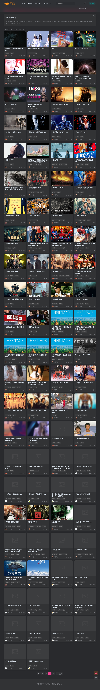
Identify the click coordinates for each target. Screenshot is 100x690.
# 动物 (12, 554)
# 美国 (77, 53)
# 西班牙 (12, 220)
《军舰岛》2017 (57, 216)
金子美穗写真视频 (10, 661)
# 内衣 (30, 164)
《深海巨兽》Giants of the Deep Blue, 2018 (13, 578)
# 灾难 (16, 637)
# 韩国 (35, 53)
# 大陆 (7, 53)
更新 (11, 29)
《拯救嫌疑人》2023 (11, 243)
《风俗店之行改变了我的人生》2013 (14, 467)
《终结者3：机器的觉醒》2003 (37, 132)
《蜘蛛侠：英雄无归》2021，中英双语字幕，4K (61, 244)
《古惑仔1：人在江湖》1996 (37, 410)
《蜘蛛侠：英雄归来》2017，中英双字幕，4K (85, 244)
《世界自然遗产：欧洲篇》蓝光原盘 (14, 356)
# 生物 (12, 582)
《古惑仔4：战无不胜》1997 (60, 383)
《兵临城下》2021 (57, 188)
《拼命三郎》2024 (34, 299)
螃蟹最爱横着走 (51, 683)
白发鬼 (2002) (56, 522)
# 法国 (86, 303)
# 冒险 (11, 53)
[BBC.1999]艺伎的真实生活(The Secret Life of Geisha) (61, 467)
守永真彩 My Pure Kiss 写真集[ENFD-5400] (61, 77)
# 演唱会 (14, 443)
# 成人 (12, 108)
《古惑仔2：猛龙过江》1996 (14, 410)
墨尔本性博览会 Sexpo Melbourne (35, 105)
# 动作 (81, 164)
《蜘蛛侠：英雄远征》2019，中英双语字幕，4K (38, 244)
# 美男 (58, 192)
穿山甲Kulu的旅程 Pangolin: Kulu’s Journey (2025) (14, 551)
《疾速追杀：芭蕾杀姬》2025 (84, 188)
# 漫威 (39, 248)
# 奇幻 (35, 276)
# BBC (64, 470)
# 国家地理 (37, 554)
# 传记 (39, 610)
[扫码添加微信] (96, 678)
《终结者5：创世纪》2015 (83, 104)
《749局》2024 (56, 550)
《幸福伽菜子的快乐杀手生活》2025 (84, 161)
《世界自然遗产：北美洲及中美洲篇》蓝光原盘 (84, 328)
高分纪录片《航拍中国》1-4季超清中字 (38, 578)
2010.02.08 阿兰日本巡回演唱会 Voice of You (38, 439)
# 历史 (58, 53)
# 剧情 (53, 53)
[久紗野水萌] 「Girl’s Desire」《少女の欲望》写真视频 (37, 384)
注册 (84, 8)
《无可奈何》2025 (34, 327)
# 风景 (40, 582)
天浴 (53, 48)
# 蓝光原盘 (60, 331)
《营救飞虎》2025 (81, 216)
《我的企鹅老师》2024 (12, 216)
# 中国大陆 (55, 164)
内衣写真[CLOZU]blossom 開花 (14, 384)
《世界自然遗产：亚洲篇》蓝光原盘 (37, 356)
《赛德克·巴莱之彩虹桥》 (83, 494)
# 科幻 (58, 108)
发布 (93, 3)
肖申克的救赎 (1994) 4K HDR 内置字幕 (61, 606)
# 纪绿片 (14, 359)
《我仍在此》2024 (34, 605)
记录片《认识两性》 (11, 104)
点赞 (20, 29)
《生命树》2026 (57, 160)
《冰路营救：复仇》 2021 (13, 605)
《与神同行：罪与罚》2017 (36, 271)
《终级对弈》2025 (57, 633)
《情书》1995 (9, 160)
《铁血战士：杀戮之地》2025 (14, 299)
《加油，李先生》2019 (35, 633)
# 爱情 (11, 164)
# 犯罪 (81, 53)
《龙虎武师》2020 (81, 410)
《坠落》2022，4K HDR (35, 661)
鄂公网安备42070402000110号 (54, 685)
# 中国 (36, 220)
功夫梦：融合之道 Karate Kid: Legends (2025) (84, 606)
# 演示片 (54, 415)
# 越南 (35, 164)
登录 (80, 8)
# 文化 (63, 582)
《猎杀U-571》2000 (81, 299)
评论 (24, 29)
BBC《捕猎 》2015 (81, 578)
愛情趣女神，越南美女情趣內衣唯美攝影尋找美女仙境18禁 (37, 161)
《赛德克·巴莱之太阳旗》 (12, 522)
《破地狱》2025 (57, 299)
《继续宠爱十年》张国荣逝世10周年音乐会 (14, 439)
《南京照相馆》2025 (34, 188)
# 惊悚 (16, 610)
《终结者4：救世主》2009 (13, 132)
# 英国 (17, 554)
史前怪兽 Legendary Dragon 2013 (14, 49)
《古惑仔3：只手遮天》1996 (84, 383)
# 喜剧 (86, 164)
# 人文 (36, 582)
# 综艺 (58, 582)
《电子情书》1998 (57, 438)
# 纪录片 (78, 81)
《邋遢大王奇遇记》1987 (36, 466)
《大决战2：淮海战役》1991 (14, 494)
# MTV (30, 53)
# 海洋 (17, 582)
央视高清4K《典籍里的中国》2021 (61, 578)
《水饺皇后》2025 (57, 271)
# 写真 (53, 81)
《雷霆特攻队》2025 (11, 271)
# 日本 (58, 81)
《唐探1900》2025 (81, 550)
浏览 (15, 29)
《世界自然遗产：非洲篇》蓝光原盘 (61, 356)
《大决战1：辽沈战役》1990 (37, 494)
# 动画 (37, 470)
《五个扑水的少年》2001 (83, 438)
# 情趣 (39, 164)
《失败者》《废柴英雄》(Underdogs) (35, 551)
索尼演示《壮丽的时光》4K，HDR (61, 411)
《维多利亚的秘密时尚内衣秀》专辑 (37, 77)
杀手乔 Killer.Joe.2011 (82, 48)
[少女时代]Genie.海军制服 (36, 48)
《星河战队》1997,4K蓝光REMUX (83, 272)
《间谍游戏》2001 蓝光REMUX (14, 327)
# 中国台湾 (8, 81)
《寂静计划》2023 (10, 633)
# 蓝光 (86, 276)
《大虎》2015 (79, 633)
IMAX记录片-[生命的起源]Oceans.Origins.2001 (83, 77)
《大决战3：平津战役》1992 (84, 466)
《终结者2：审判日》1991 (60, 132)
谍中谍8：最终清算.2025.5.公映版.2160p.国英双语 (61, 495)
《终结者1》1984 (80, 132)
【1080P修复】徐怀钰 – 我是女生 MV (14, 77)
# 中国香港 (61, 276)
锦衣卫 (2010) (32, 522)
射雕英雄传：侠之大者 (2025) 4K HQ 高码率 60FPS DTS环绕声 (14, 189)
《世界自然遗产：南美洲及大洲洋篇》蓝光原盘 (61, 328)
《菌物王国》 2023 (34, 216)
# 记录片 (82, 582)
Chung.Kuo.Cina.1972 (82, 355)
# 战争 (37, 192)
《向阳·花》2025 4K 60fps (83, 522)
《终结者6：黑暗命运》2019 (60, 104)
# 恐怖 (60, 526)
